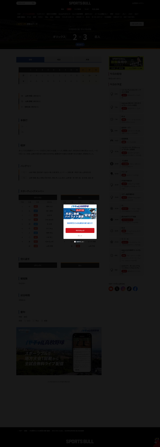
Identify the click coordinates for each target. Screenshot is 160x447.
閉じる (80, 236)
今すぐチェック (80, 230)
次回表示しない (80, 242)
